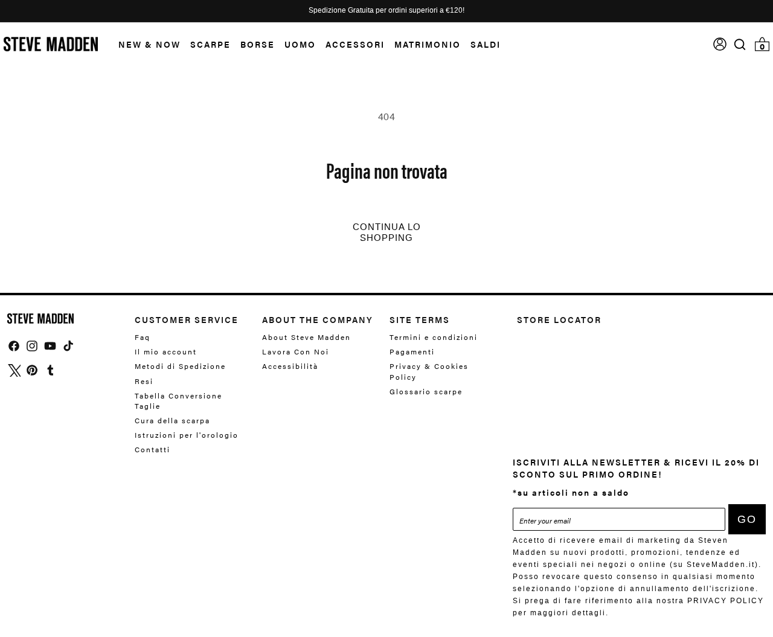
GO (747, 519)
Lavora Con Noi (295, 351)
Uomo (300, 44)
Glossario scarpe (426, 391)
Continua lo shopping (387, 232)
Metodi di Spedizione (180, 365)
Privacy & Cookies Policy (429, 371)
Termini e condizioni (434, 337)
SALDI (485, 44)
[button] (145, 44)
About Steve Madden (306, 337)
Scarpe (210, 44)
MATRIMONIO (427, 44)
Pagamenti (412, 351)
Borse (257, 44)
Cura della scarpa (172, 420)
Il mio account (166, 351)
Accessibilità (290, 365)
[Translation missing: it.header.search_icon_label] (740, 44)
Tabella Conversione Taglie (178, 400)
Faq (142, 337)
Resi (144, 381)
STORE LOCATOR (559, 319)
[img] (739, 44)
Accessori (355, 44)
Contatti (152, 449)
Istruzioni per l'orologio (187, 434)
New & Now (149, 44)
